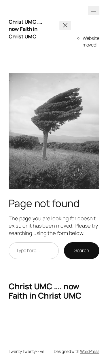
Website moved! (91, 41)
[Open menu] (93, 10)
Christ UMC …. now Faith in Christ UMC (25, 29)
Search (81, 250)
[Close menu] (65, 25)
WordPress (89, 351)
